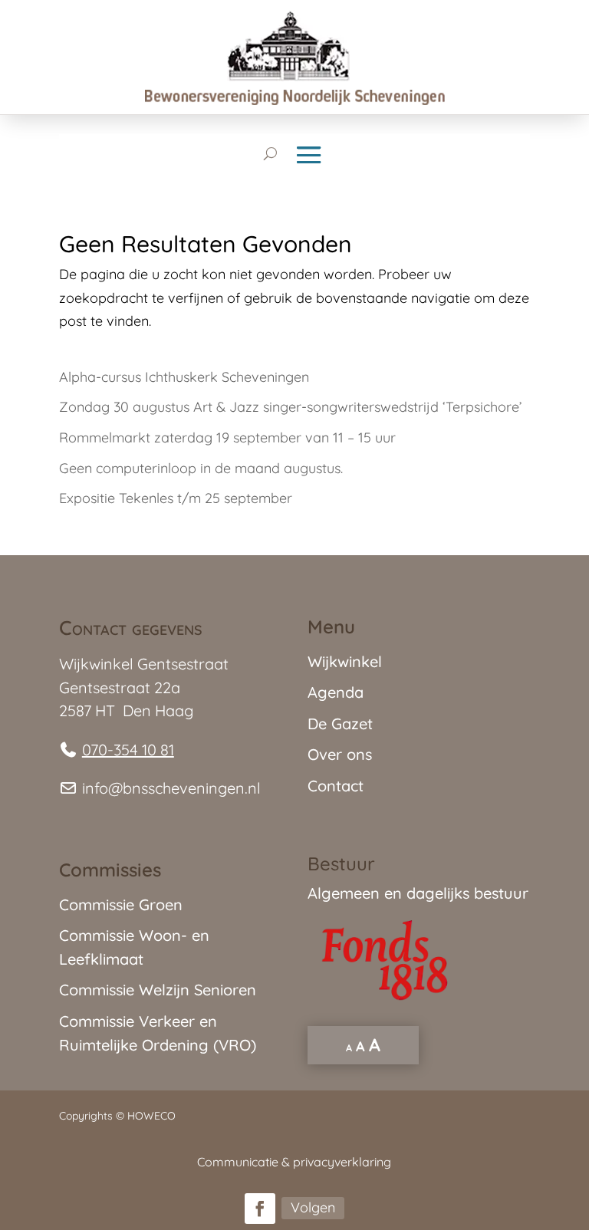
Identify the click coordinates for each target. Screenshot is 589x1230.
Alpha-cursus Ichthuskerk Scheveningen (184, 377)
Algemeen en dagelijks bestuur (418, 893)
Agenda (336, 692)
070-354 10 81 (128, 749)
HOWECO (151, 1116)
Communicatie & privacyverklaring (294, 1161)
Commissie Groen (121, 904)
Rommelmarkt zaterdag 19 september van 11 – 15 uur (227, 437)
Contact (336, 785)
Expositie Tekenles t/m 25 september (175, 498)
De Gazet (340, 723)
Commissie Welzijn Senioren (157, 989)
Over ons (340, 754)
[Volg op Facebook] (260, 1208)
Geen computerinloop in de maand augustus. (201, 468)
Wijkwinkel (345, 661)
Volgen (313, 1207)
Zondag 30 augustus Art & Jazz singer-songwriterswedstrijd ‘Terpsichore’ (290, 407)
